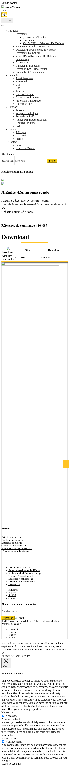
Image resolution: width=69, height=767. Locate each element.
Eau (18, 84)
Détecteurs (21, 33)
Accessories (14, 584)
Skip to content (9, 2)
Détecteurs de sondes (28, 52)
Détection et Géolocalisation (32, 68)
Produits (13, 30)
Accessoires (22, 62)
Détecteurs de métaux (19, 567)
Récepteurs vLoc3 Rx (35, 36)
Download (47, 257)
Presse (19, 138)
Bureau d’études (25, 94)
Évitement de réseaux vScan (33, 46)
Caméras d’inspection (28, 65)
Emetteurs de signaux (12, 540)
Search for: (7, 160)
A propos (21, 132)
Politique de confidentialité (47, 621)
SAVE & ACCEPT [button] (12, 763)
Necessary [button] (7, 712)
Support (12, 106)
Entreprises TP (24, 103)
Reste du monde (25, 148)
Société (12, 129)
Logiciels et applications (30, 71)
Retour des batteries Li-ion (31, 119)
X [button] (3, 652)
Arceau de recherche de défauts (24, 570)
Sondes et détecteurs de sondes (16, 548)
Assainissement (24, 78)
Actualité (21, 135)
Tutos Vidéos (23, 110)
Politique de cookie (11, 624)
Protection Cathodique (28, 100)
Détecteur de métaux (11, 543)
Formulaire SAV (25, 116)
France (19, 145)
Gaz (18, 87)
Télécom (20, 91)
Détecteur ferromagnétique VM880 (36, 49)
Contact (12, 141)
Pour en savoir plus (55, 649)
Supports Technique (27, 113)
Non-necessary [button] (9, 738)
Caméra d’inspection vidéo (14, 545)
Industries (13, 75)
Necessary (11, 715)
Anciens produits (25, 122)
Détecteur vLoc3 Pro (11, 537)
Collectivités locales (27, 97)
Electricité (21, 81)
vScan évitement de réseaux (15, 551)
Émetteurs (28, 40)
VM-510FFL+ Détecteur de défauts (43, 43)
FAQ (18, 125)
